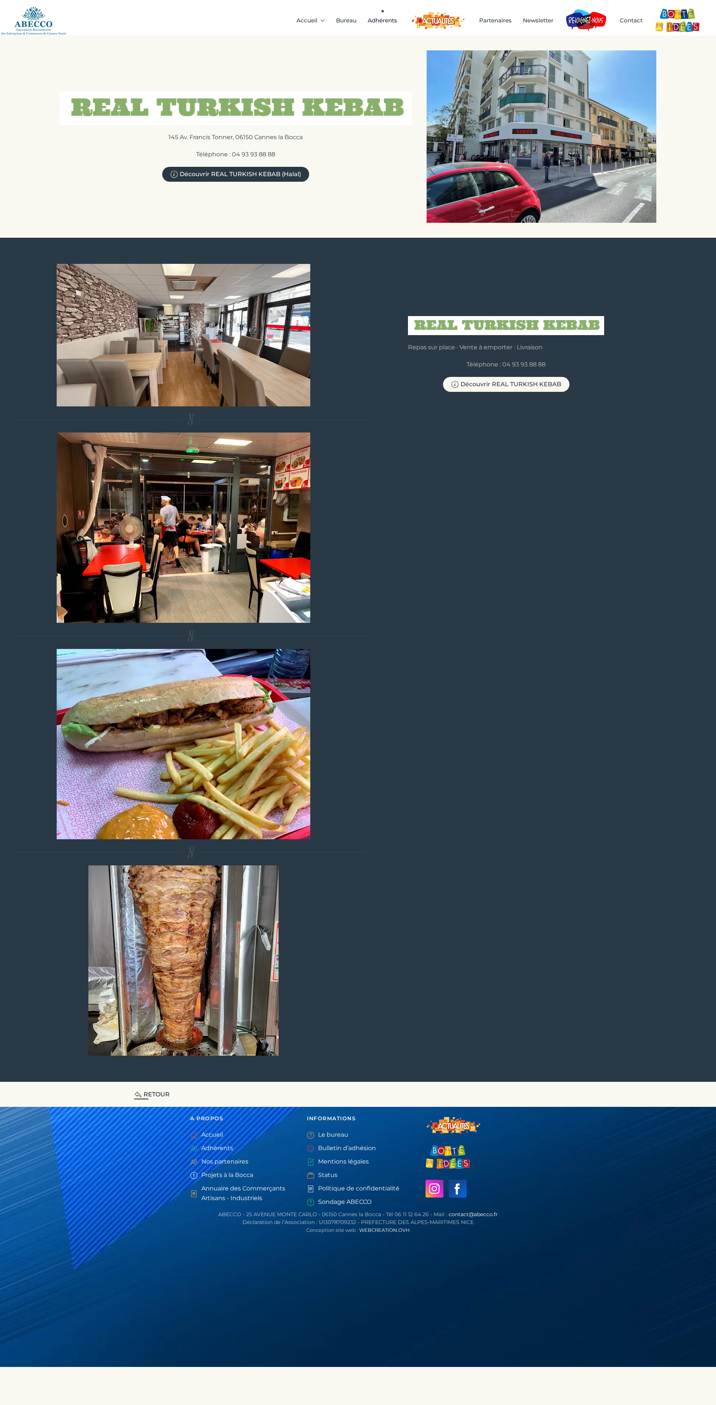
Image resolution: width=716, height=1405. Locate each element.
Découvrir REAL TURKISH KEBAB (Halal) (240, 174)
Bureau (346, 20)
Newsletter (538, 20)
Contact (631, 20)
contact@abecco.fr (473, 1214)
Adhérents (382, 20)
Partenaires (495, 20)
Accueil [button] (306, 20)
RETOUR (157, 1094)
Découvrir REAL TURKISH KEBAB (511, 384)
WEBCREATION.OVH (384, 1230)
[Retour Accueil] (34, 20)
